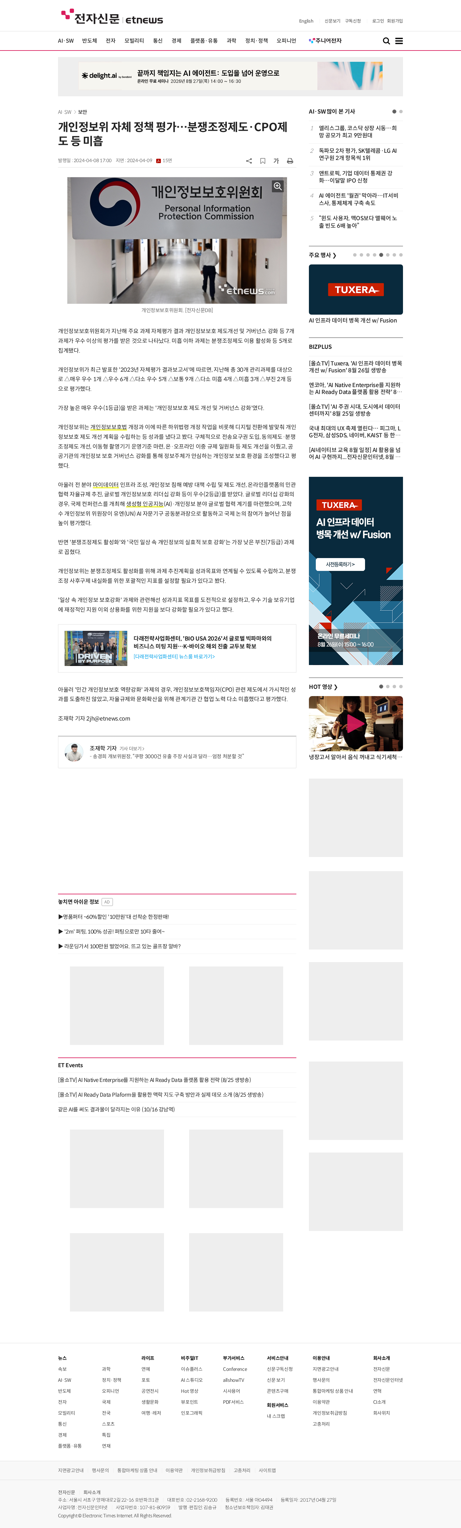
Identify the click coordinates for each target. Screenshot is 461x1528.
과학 (231, 41)
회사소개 (92, 1492)
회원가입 (395, 21)
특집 (106, 1435)
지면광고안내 (325, 1369)
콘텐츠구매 (277, 1391)
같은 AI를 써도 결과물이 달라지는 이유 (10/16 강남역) (116, 1109)
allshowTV (233, 1380)
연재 (106, 1446)
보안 (82, 112)
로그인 (378, 21)
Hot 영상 (189, 1391)
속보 (62, 1369)
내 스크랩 (276, 1416)
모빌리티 (134, 41)
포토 (145, 1380)
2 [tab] (401, 111)
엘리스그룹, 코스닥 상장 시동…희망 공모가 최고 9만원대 (358, 132)
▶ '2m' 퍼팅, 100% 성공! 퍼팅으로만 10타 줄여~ (111, 931)
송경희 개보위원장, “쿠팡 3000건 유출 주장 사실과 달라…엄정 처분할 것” (168, 756)
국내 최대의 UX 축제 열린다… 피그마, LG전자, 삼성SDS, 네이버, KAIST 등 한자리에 (354, 435)
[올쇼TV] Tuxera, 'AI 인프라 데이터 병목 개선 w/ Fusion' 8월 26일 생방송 (355, 367)
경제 (176, 41)
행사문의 (321, 1380)
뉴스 (62, 1358)
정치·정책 (256, 41)
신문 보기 (276, 1380)
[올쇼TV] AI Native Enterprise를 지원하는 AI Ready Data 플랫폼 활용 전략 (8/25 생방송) (154, 1080)
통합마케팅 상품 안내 (333, 1391)
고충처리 (321, 1424)
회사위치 (381, 1413)
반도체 (89, 41)
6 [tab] (387, 255)
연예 (145, 1369)
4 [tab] (374, 255)
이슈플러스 (191, 1369)
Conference (235, 1369)
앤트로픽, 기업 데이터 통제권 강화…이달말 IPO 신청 (356, 177)
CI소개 (379, 1402)
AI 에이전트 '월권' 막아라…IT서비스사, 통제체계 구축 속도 (358, 199)
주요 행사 (322, 255)
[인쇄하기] (290, 160)
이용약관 (321, 1402)
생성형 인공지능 (145, 504)
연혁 (377, 1391)
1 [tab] (394, 111)
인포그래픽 (191, 1413)
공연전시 (150, 1391)
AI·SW (65, 41)
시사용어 (231, 1391)
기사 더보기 (130, 749)
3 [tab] (368, 255)
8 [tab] (401, 255)
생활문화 (150, 1402)
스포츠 (108, 1424)
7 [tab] (394, 255)
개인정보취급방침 (330, 1413)
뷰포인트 (189, 1402)
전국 (106, 1413)
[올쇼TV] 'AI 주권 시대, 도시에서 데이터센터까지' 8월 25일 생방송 (354, 410)
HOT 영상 (323, 687)
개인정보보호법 (108, 427)
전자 (110, 41)
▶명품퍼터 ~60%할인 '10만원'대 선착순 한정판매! (113, 916)
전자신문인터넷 (388, 1380)
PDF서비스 (233, 1402)
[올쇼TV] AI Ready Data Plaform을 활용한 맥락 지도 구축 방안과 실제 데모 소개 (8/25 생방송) (160, 1094)
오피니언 (286, 41)
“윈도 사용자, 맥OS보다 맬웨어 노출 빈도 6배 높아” (358, 222)
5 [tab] (381, 255)
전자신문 (381, 1369)
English (306, 21)
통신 (158, 41)
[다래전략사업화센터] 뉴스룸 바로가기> (174, 656)
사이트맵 (267, 1470)
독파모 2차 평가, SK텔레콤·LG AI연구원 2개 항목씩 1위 (358, 154)
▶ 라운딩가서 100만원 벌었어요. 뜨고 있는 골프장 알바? (119, 946)
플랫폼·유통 (204, 41)
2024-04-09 (149, 160)
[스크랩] (263, 161)
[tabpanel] (356, 177)
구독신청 (353, 21)
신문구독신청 (280, 1369)
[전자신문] (112, 15)
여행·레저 (151, 1413)
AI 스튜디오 (192, 1380)
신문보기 (333, 21)
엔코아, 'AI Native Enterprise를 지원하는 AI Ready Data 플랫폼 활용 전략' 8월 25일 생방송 (355, 392)
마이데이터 (106, 485)
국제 (106, 1402)
